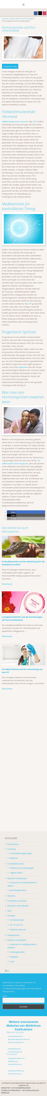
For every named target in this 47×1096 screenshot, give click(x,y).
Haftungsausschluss (30, 1090)
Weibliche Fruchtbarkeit (16, 940)
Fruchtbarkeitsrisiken (15, 864)
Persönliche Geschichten (17, 901)
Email (5, 996)
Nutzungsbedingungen (20, 1088)
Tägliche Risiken (16, 873)
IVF (30, 303)
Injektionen (23, 367)
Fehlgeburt (14, 957)
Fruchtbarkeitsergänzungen (21, 853)
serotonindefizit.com (15, 1036)
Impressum (5, 1093)
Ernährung (11, 849)
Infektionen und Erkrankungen (22, 868)
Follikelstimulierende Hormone (15, 121)
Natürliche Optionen (18, 929)
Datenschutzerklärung (11, 1090)
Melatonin (14, 858)
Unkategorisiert (13, 935)
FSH (35, 121)
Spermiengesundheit (18, 890)
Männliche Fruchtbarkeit (17, 878)
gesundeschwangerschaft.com (19, 1039)
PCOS (12, 961)
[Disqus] (23, 727)
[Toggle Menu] (4, 4)
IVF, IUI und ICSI (16, 925)
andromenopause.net (16, 1042)
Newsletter (5, 1088)
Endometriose (13, 844)
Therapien (11, 915)
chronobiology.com (15, 1052)
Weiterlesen (7, 584)
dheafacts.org (13, 1061)
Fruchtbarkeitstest (17, 920)
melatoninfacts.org (14, 1064)
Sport (9, 911)
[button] (11, 512)
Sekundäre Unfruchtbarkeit (18, 906)
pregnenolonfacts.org (16, 1071)
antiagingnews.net (14, 1049)
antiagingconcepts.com (16, 1058)
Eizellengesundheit (17, 952)
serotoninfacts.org (14, 1074)
